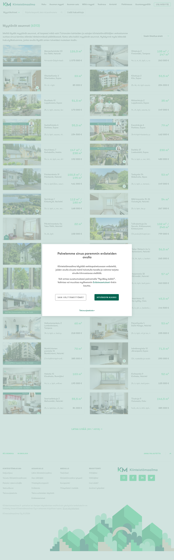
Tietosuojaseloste (86, 310)
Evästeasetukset (101, 282)
